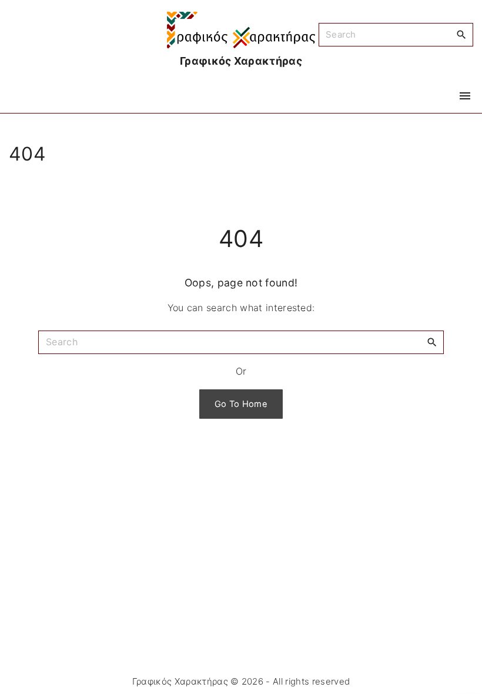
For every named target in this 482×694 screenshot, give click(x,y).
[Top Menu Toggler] (465, 96)
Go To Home (241, 404)
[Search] (461, 34)
